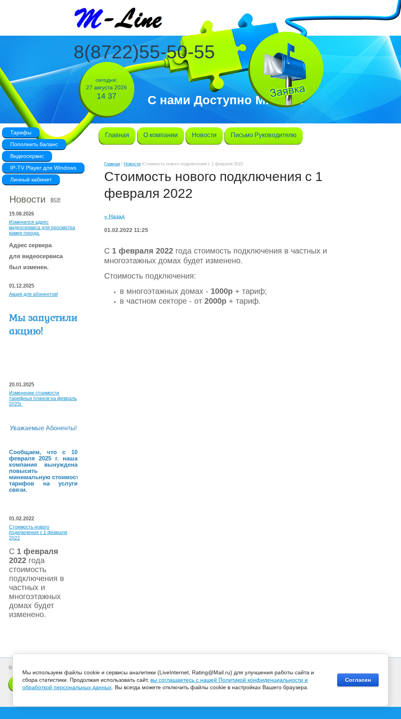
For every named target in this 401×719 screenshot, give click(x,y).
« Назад (114, 216)
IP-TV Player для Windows (43, 168)
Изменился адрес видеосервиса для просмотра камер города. (42, 227)
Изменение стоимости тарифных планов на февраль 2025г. (43, 398)
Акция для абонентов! (33, 294)
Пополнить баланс (34, 144)
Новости (132, 163)
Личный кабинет (31, 179)
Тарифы (20, 132)
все (56, 199)
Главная (112, 163)
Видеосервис (27, 156)
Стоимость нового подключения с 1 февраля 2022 (38, 532)
